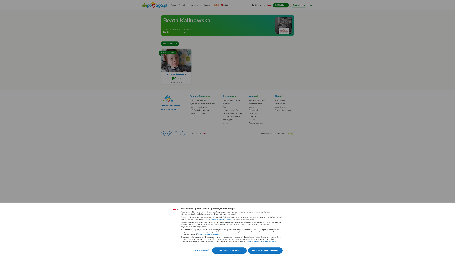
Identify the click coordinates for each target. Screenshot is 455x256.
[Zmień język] (175, 209)
